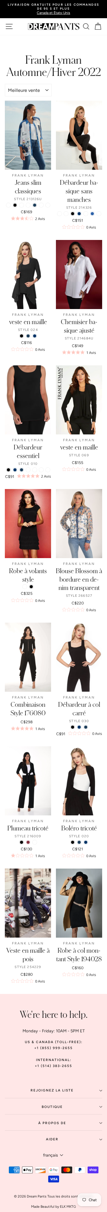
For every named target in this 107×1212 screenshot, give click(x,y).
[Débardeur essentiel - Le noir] (8, 470)
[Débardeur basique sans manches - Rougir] (66, 214)
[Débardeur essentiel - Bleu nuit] (15, 470)
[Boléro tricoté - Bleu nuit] (86, 842)
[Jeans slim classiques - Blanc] (28, 205)
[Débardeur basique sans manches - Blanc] (59, 214)
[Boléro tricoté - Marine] (79, 842)
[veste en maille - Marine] (28, 336)
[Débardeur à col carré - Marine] (86, 727)
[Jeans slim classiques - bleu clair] (41, 205)
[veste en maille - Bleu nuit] (35, 336)
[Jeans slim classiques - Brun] (48, 205)
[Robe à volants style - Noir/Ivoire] (25, 587)
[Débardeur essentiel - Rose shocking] (35, 470)
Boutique (52, 1107)
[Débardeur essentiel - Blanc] (48, 470)
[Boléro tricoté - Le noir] (72, 842)
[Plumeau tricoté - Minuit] (35, 842)
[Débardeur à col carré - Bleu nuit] (79, 727)
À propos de (52, 1123)
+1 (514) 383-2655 (53, 1066)
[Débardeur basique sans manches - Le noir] (72, 214)
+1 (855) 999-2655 (53, 1048)
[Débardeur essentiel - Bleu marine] (41, 470)
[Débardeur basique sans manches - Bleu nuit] (79, 214)
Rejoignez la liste (52, 1090)
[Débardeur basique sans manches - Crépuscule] (99, 214)
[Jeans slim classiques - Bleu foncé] (8, 205)
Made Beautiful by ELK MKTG (53, 1207)
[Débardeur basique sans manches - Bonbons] (86, 214)
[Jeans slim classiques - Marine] (35, 205)
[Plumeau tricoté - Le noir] (21, 842)
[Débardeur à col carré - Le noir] (72, 727)
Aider (52, 1139)
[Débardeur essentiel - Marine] (21, 470)
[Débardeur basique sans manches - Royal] (92, 214)
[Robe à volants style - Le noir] (31, 587)
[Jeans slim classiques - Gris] (21, 205)
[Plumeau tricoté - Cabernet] (28, 842)
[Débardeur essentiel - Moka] (28, 470)
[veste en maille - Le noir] (21, 336)
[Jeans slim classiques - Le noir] (15, 205)
